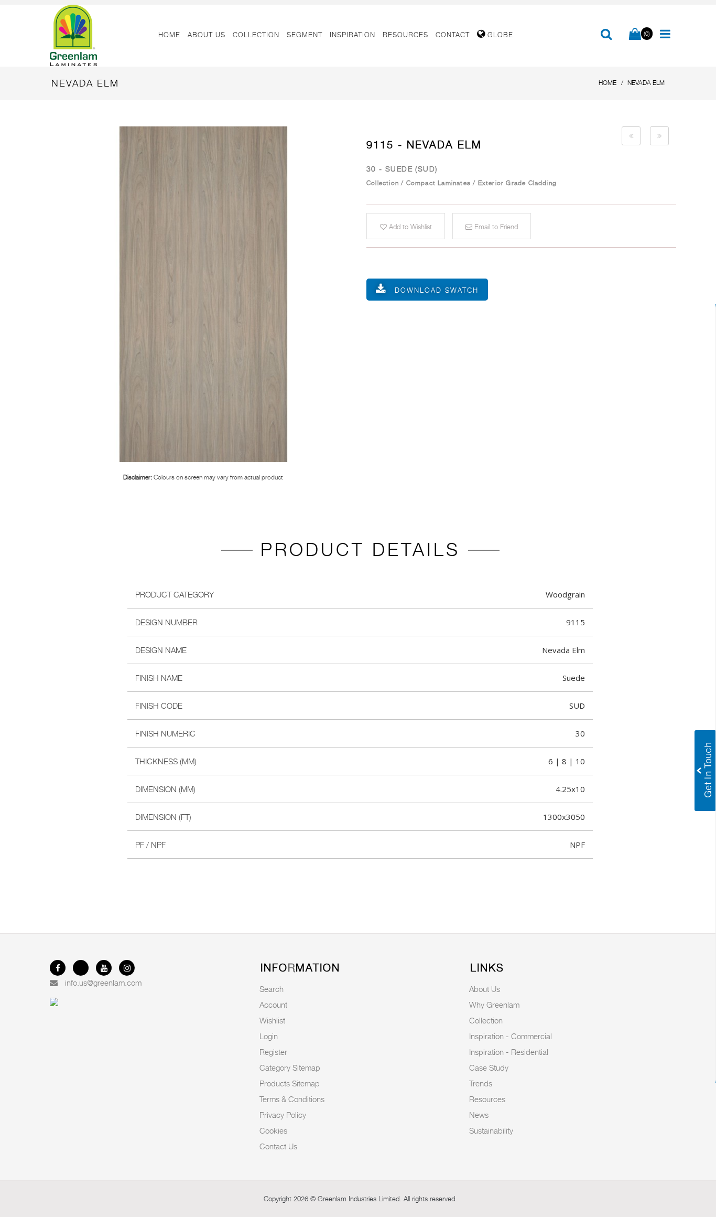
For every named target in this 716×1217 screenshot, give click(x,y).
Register (273, 1051)
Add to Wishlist (409, 226)
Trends (480, 1083)
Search (271, 989)
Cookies (273, 1130)
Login (268, 1036)
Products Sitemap (289, 1083)
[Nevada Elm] (203, 294)
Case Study (488, 1067)
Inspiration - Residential (508, 1051)
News (479, 1114)
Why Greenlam (494, 1004)
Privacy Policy (282, 1114)
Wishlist (272, 1020)
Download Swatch (437, 290)
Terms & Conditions (291, 1099)
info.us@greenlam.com (103, 982)
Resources (487, 1099)
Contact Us (278, 1146)
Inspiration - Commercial (510, 1036)
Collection (486, 1020)
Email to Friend (495, 226)
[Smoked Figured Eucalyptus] (631, 135)
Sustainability (491, 1130)
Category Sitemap (289, 1067)
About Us (484, 989)
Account (273, 1004)
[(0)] (635, 34)
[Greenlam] (98, 36)
